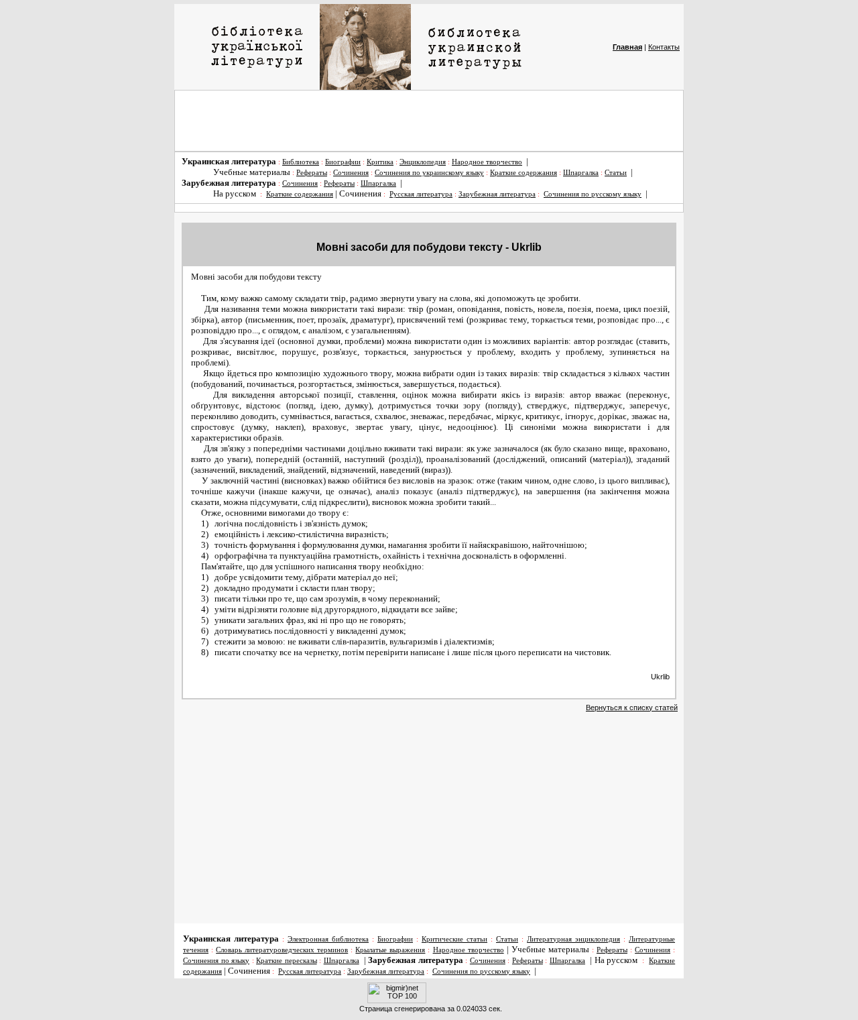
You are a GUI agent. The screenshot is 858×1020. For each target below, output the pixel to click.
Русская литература (420, 194)
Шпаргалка (581, 172)
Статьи (616, 172)
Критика (380, 162)
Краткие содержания (523, 172)
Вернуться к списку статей (632, 707)
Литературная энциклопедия (573, 939)
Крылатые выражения (390, 950)
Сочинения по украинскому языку (429, 172)
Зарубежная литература (497, 194)
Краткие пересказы (286, 960)
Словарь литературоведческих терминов (282, 950)
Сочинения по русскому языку (592, 194)
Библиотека (300, 162)
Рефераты (311, 172)
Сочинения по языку (216, 960)
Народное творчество (487, 162)
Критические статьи (454, 939)
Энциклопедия (423, 162)
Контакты (664, 47)
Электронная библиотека (328, 939)
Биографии (343, 162)
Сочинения (351, 172)
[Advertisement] (429, 121)
